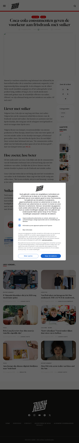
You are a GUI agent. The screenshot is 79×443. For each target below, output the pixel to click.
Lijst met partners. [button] (47, 240)
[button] (39, 229)
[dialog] (39, 221)
